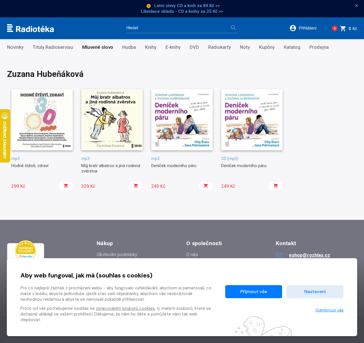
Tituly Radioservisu (53, 47)
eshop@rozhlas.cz (309, 255)
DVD (194, 47)
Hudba (129, 47)
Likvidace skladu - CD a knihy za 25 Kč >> (182, 11)
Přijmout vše (253, 291)
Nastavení (315, 291)
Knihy (150, 47)
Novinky (15, 47)
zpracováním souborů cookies (125, 308)
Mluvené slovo (97, 47)
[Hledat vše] (233, 28)
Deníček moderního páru (174, 165)
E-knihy (173, 47)
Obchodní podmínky (117, 254)
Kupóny (267, 47)
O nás (192, 254)
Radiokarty (219, 47)
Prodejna (319, 47)
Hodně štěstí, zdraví (29, 165)
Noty (245, 47)
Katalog (292, 47)
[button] (306, 28)
